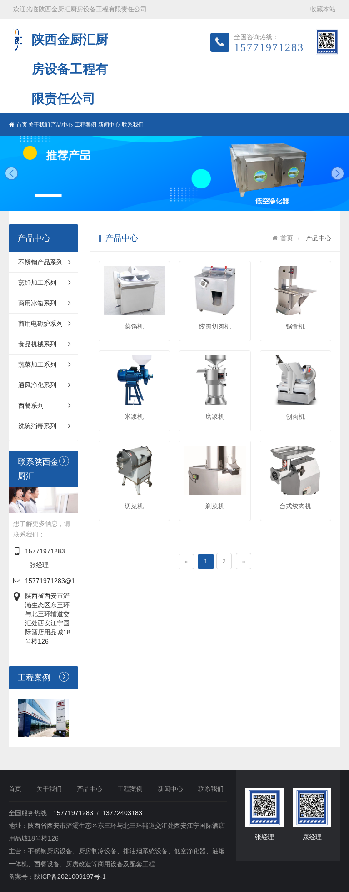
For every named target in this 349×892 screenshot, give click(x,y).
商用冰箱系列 (37, 303)
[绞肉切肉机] (215, 290)
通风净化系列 (37, 385)
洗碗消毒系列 (37, 426)
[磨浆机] (215, 380)
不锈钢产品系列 (40, 262)
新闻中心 (109, 125)
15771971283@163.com (60, 580)
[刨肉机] (296, 380)
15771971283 (45, 551)
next (337, 173)
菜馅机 (134, 326)
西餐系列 (31, 405)
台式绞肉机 (295, 506)
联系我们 (133, 125)
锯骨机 (295, 326)
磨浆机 (214, 416)
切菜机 (134, 506)
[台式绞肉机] (296, 470)
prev (11, 173)
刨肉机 (295, 416)
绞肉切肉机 (215, 326)
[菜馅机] (134, 290)
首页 (21, 125)
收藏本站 (323, 9)
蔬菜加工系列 (37, 364)
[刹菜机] (215, 470)
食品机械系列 (37, 344)
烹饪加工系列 (37, 282)
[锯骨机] (296, 290)
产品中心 (62, 125)
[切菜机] (134, 470)
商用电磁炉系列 (40, 323)
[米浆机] (134, 380)
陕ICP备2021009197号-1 (70, 876)
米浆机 (134, 416)
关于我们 (39, 125)
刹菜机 (214, 506)
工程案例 (85, 125)
